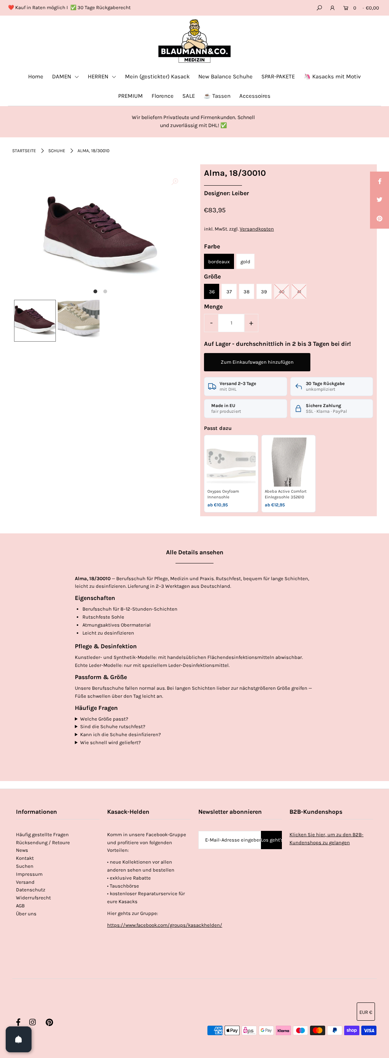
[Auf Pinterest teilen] (379, 219)
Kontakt (25, 858)
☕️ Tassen (217, 95)
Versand (25, 882)
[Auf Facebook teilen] (379, 181)
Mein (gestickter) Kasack (157, 76)
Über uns (26, 913)
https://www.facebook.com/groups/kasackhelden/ (164, 925)
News (22, 850)
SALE (188, 95)
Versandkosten (257, 229)
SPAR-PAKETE (278, 76)
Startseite (24, 150)
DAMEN (62, 76)
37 (229, 291)
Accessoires (254, 95)
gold (245, 261)
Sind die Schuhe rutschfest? (112, 726)
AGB (20, 905)
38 (247, 291)
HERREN (99, 76)
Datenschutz (30, 890)
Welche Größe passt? (104, 719)
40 (282, 291)
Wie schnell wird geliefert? (110, 742)
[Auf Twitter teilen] (379, 200)
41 (299, 291)
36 (212, 291)
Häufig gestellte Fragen (42, 834)
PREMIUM (130, 95)
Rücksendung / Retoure (43, 842)
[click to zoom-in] (174, 182)
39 (264, 291)
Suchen (24, 866)
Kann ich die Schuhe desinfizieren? (120, 734)
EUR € (365, 1012)
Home (35, 76)
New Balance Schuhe (225, 76)
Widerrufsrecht (33, 897)
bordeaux (219, 261)
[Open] (19, 1039)
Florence (163, 95)
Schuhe (56, 150)
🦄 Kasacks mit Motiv (332, 76)
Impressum (29, 874)
